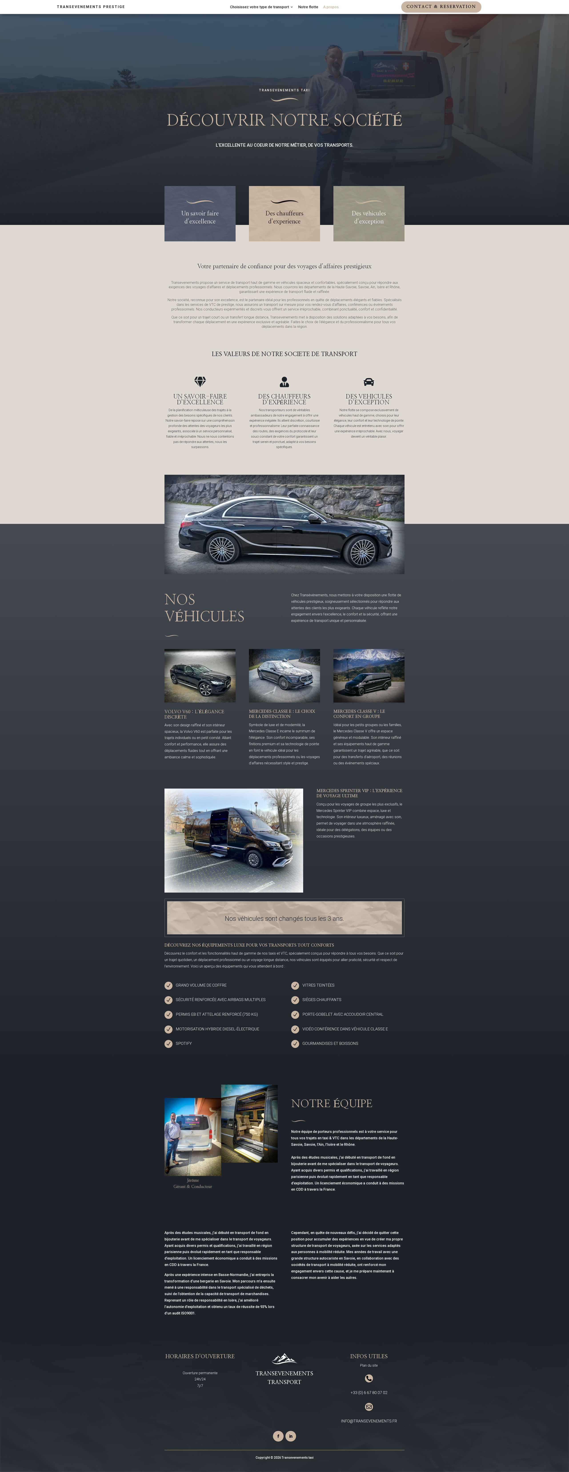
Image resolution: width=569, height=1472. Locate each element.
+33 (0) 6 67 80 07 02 (369, 1392)
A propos (331, 7)
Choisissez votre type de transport (259, 7)
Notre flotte (308, 7)
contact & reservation (441, 7)
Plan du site (369, 1365)
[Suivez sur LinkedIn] (290, 1436)
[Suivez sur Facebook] (278, 1436)
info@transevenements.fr (369, 1421)
